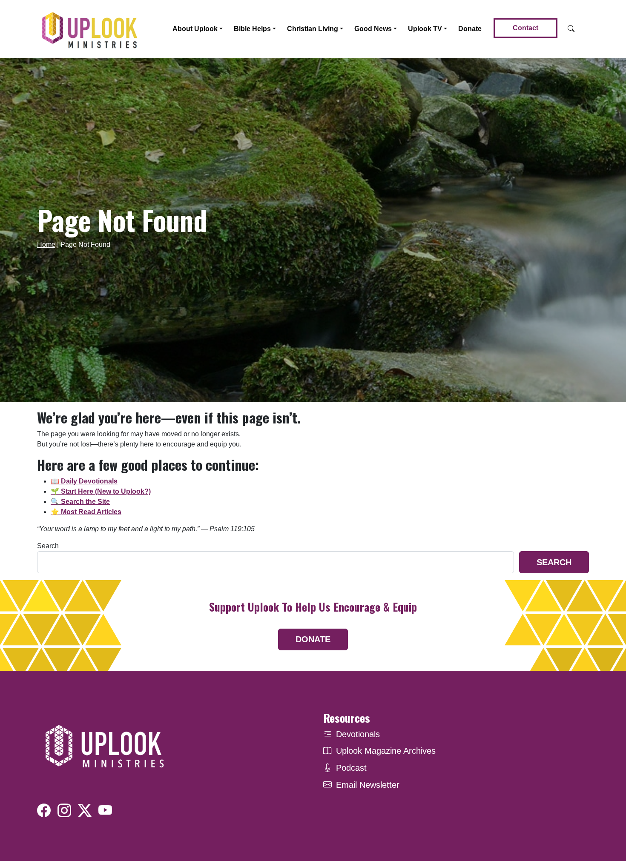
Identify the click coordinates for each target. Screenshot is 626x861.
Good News (373, 28)
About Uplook (195, 28)
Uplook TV (425, 28)
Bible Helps (252, 28)
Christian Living (312, 28)
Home (46, 244)
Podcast (351, 767)
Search (48, 545)
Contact (525, 27)
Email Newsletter (367, 784)
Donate (470, 28)
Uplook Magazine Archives (386, 750)
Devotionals (358, 734)
